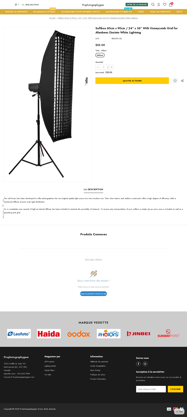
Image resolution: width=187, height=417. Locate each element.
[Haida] (49, 333)
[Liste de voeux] (175, 81)
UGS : (97, 38)
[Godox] (79, 333)
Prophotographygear (93, 5)
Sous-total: (99, 72)
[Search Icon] (153, 4)
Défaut (100, 55)
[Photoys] (109, 333)
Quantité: (99, 62)
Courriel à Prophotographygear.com (19, 377)
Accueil (52, 18)
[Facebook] (138, 364)
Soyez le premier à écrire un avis (93, 293)
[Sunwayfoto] (168, 334)
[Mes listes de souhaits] (164, 5)
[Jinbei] (139, 333)
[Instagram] (145, 364)
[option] (42, 104)
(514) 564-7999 (32, 4)
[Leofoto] (19, 333)
